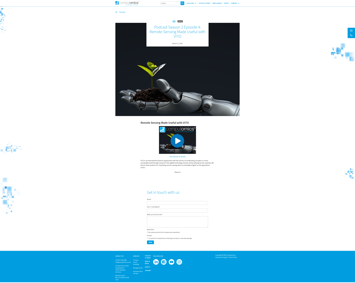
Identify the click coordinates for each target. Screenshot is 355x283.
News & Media (147, 262)
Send (150, 242)
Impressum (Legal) (221, 257)
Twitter (173, 177)
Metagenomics (138, 268)
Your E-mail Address (153, 207)
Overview (122, 12)
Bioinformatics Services (138, 272)
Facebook (181, 177)
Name (149, 199)
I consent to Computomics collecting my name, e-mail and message (170, 238)
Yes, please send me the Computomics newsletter (164, 232)
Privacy (149, 235)
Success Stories (148, 257)
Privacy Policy (232, 257)
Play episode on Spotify (177, 157)
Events (147, 267)
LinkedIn (177, 177)
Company (148, 270)
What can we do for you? (155, 215)
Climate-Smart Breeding (136, 262)
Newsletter (150, 229)
